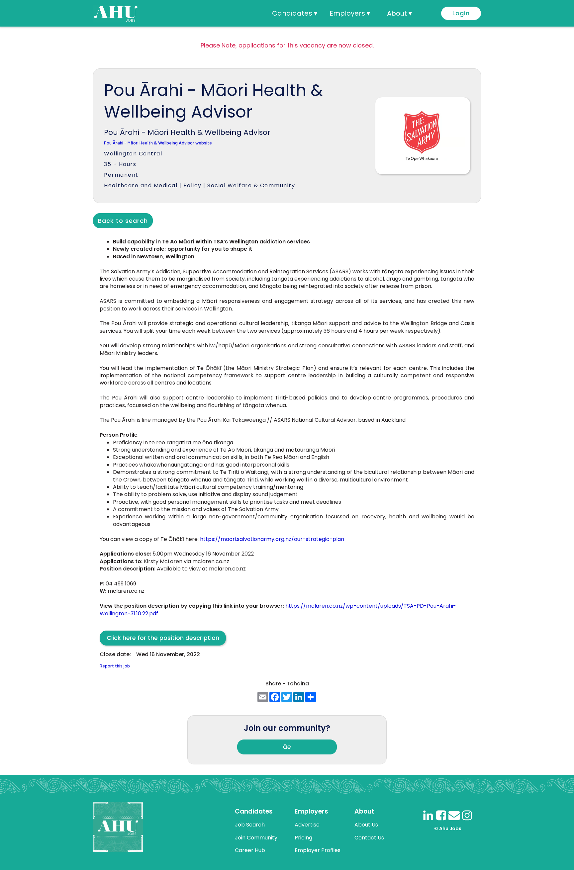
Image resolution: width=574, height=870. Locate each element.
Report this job (115, 665)
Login (461, 13)
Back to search (123, 221)
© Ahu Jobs (447, 828)
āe (287, 746)
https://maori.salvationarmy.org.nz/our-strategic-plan (272, 539)
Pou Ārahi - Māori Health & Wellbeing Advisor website (158, 142)
